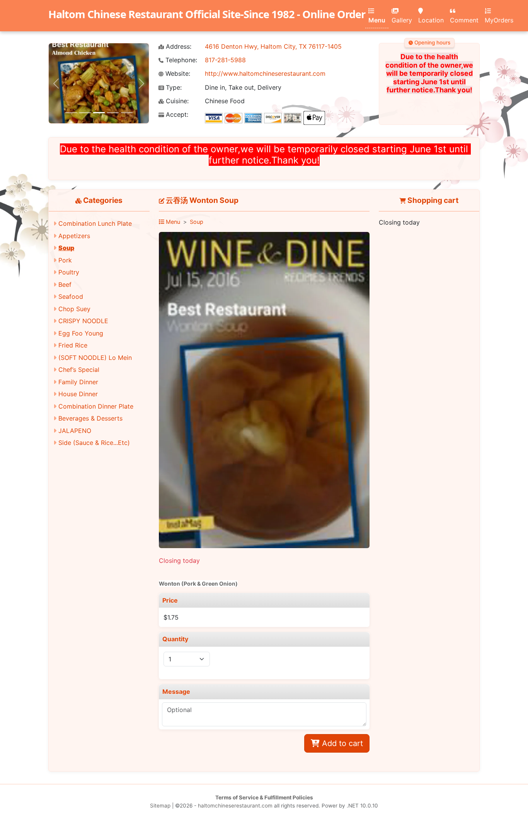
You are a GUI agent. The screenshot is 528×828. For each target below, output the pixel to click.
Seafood (70, 296)
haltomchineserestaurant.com (235, 805)
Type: (173, 87)
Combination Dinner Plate (95, 406)
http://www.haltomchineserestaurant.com (265, 73)
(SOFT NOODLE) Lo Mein (95, 357)
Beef (65, 284)
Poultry (68, 272)
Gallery (402, 20)
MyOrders (499, 20)
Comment (464, 20)
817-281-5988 (225, 60)
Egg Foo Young (80, 333)
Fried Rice (72, 345)
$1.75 (171, 617)
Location (431, 20)
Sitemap (160, 805)
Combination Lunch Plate (95, 223)
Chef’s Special (78, 369)
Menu (376, 20)
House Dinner (78, 394)
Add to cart (341, 743)
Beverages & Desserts (90, 418)
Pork (65, 260)
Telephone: (180, 60)
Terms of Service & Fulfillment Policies (264, 797)
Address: (177, 46)
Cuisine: (176, 101)
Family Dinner (78, 382)
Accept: (176, 114)
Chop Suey (74, 309)
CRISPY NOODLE (83, 321)
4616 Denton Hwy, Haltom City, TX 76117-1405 (273, 46)
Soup (66, 248)
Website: (177, 73)
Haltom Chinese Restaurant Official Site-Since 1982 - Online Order (206, 14)
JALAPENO (74, 430)
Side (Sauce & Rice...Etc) (94, 442)
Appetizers (74, 236)
